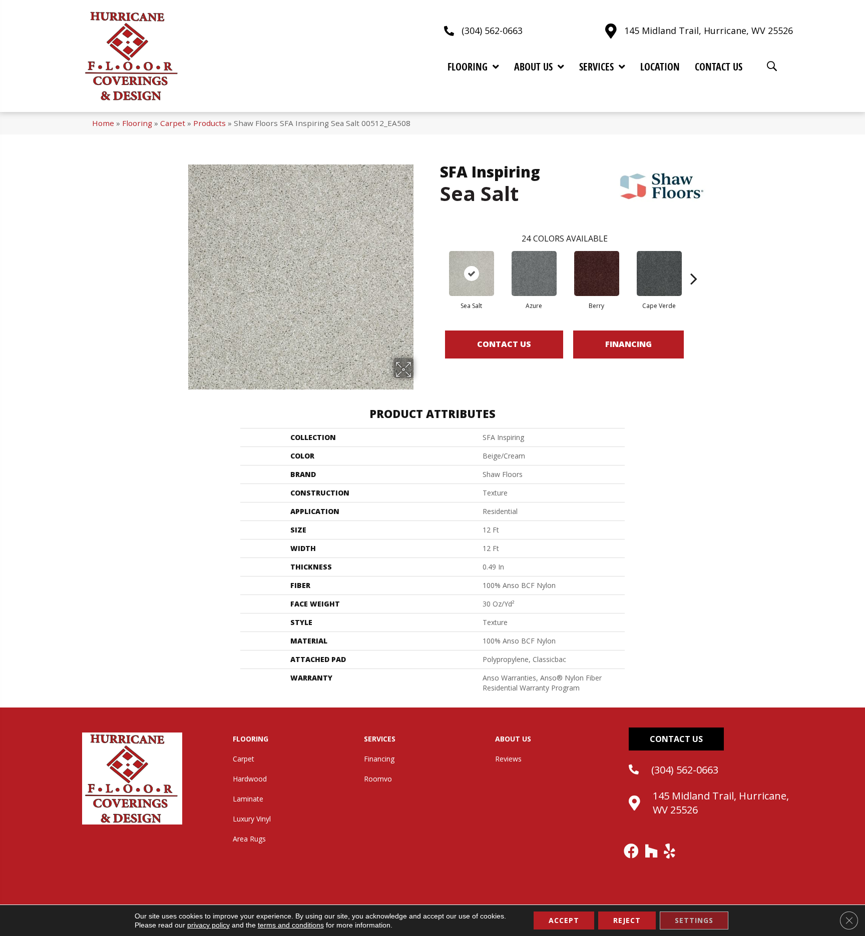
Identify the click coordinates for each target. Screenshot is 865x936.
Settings (694, 920)
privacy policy (208, 925)
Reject (627, 920)
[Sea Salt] (472, 273)
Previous (435, 263)
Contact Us (504, 344)
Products (209, 123)
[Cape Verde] (659, 273)
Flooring (137, 123)
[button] (676, 739)
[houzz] (652, 851)
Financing (628, 344)
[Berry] (597, 273)
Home (103, 123)
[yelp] (670, 851)
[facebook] (632, 851)
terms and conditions (291, 925)
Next (693, 263)
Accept (564, 920)
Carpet (172, 123)
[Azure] (534, 273)
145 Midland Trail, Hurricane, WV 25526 (708, 30)
